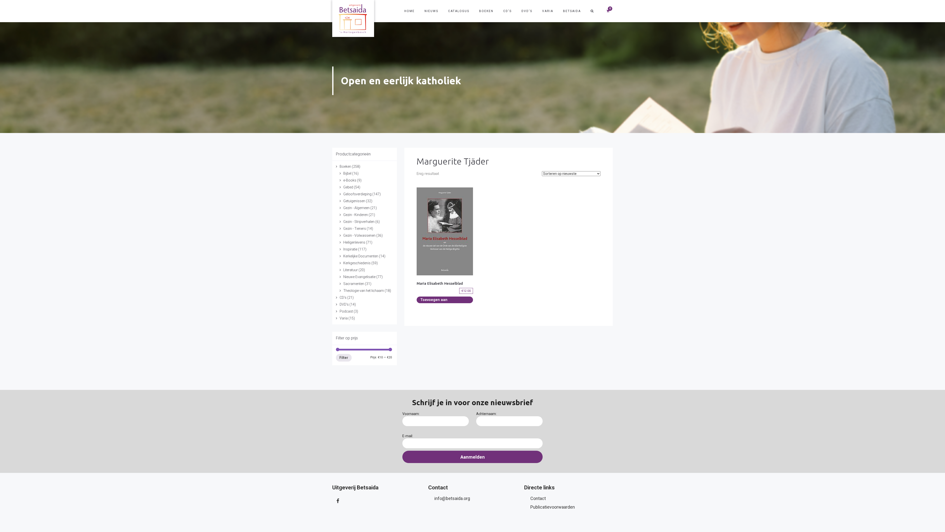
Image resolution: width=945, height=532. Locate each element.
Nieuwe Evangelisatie (359, 277)
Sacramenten (353, 284)
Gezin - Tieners (354, 229)
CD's (507, 11)
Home (409, 11)
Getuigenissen (354, 201)
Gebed (348, 187)
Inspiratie (350, 249)
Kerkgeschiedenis (357, 263)
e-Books (349, 180)
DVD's (526, 11)
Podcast (346, 311)
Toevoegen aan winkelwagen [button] (433, 300)
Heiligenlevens (354, 242)
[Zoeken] (592, 11)
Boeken (486, 11)
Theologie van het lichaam (363, 291)
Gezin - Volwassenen (359, 235)
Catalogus (458, 11)
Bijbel (347, 173)
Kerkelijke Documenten (360, 256)
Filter (343, 358)
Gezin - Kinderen (355, 215)
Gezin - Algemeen (356, 208)
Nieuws (431, 11)
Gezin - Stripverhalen (359, 222)
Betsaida (572, 11)
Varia (547, 11)
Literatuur (350, 270)
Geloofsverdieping (357, 194)
